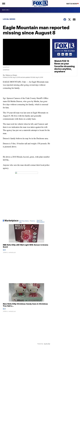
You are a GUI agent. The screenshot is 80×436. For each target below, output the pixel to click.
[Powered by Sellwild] (47, 344)
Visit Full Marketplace (40, 221)
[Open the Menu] (3, 3)
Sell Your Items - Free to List (27, 221)
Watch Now (71, 4)
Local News (9, 19)
